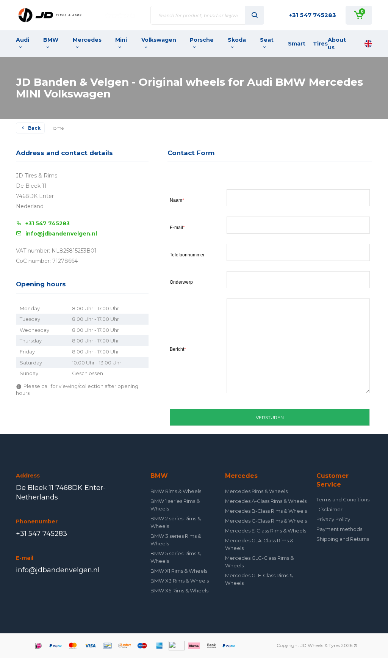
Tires (320, 43)
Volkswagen (158, 39)
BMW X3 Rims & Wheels (179, 581)
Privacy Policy (333, 519)
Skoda (237, 39)
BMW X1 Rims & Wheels (178, 571)
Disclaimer (329, 509)
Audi (22, 39)
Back (34, 128)
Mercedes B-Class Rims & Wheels (266, 511)
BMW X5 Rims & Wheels (179, 590)
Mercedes (87, 39)
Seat (267, 39)
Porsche (202, 39)
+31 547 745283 (312, 15)
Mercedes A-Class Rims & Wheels (266, 501)
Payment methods (339, 529)
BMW (50, 39)
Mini (121, 39)
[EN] (368, 43)
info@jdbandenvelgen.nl (61, 233)
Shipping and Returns (342, 539)
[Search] (254, 15)
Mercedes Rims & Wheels (256, 491)
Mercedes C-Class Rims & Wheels (266, 521)
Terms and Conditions (342, 499)
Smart (296, 43)
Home (57, 128)
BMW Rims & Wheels (175, 491)
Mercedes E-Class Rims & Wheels (265, 531)
